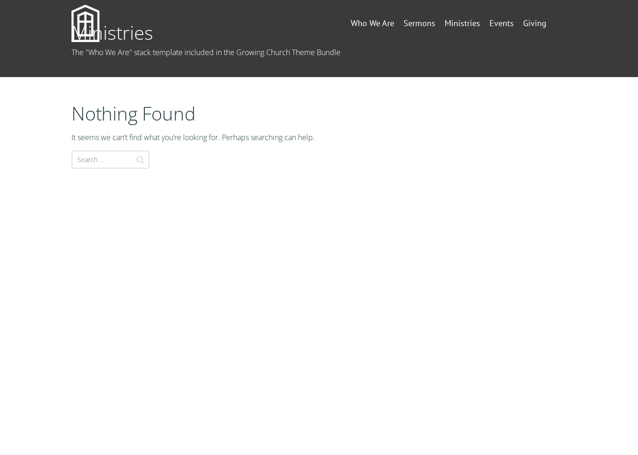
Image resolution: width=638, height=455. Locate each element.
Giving (534, 23)
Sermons (419, 23)
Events (501, 23)
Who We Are (372, 23)
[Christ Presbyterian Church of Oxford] (100, 23)
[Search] (140, 159)
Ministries (462, 23)
